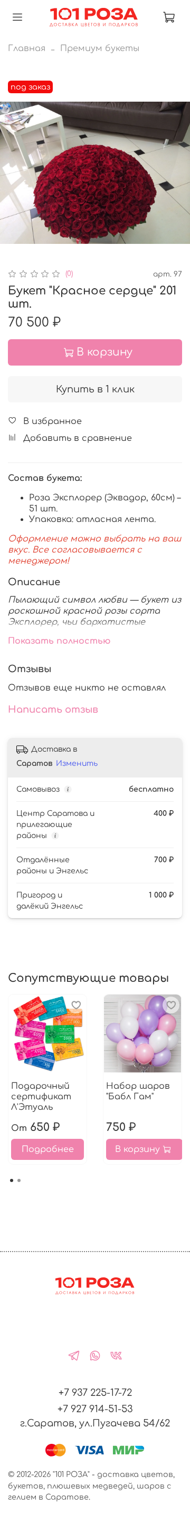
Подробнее (48, 1149)
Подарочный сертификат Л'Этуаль (41, 1096)
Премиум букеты (99, 48)
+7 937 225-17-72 (95, 1392)
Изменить (77, 763)
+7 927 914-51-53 (95, 1409)
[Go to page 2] (19, 1180)
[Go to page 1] (11, 1180)
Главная (26, 48)
